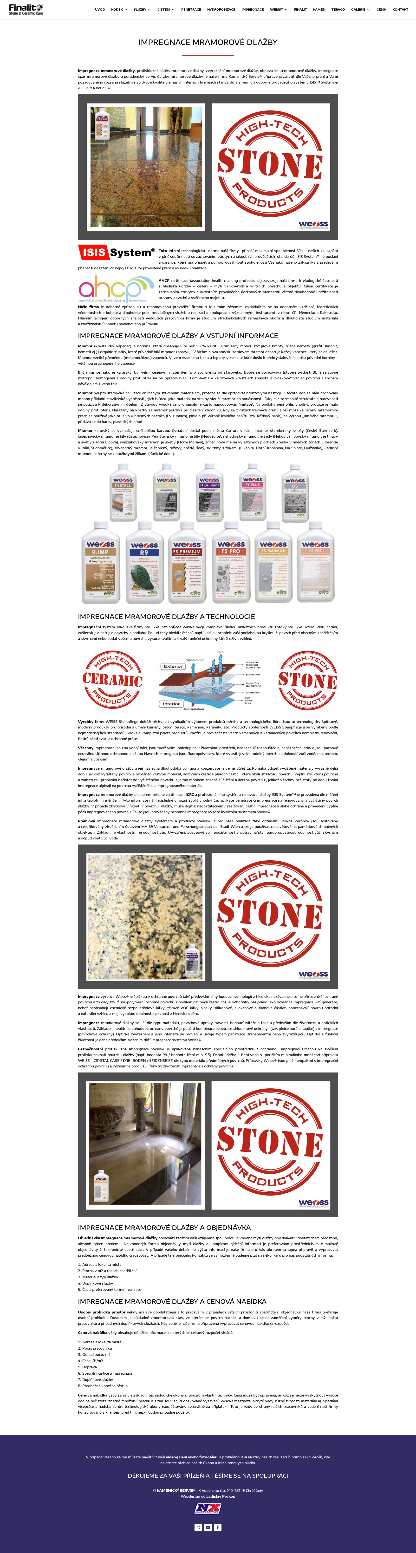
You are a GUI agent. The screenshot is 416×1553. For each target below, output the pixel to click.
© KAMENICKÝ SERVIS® (174, 1490)
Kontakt (400, 9)
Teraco (338, 9)
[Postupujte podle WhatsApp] (198, 1527)
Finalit (300, 9)
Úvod (100, 9)
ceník (317, 1457)
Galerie (358, 9)
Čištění (163, 9)
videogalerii (176, 1457)
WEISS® (276, 9)
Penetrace (191, 9)
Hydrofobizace (221, 9)
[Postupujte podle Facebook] (217, 1527)
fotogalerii (208, 1457)
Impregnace (253, 9)
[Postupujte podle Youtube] (208, 1527)
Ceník (381, 9)
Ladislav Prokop (220, 1496)
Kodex (117, 9)
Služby (140, 9)
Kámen (319, 9)
